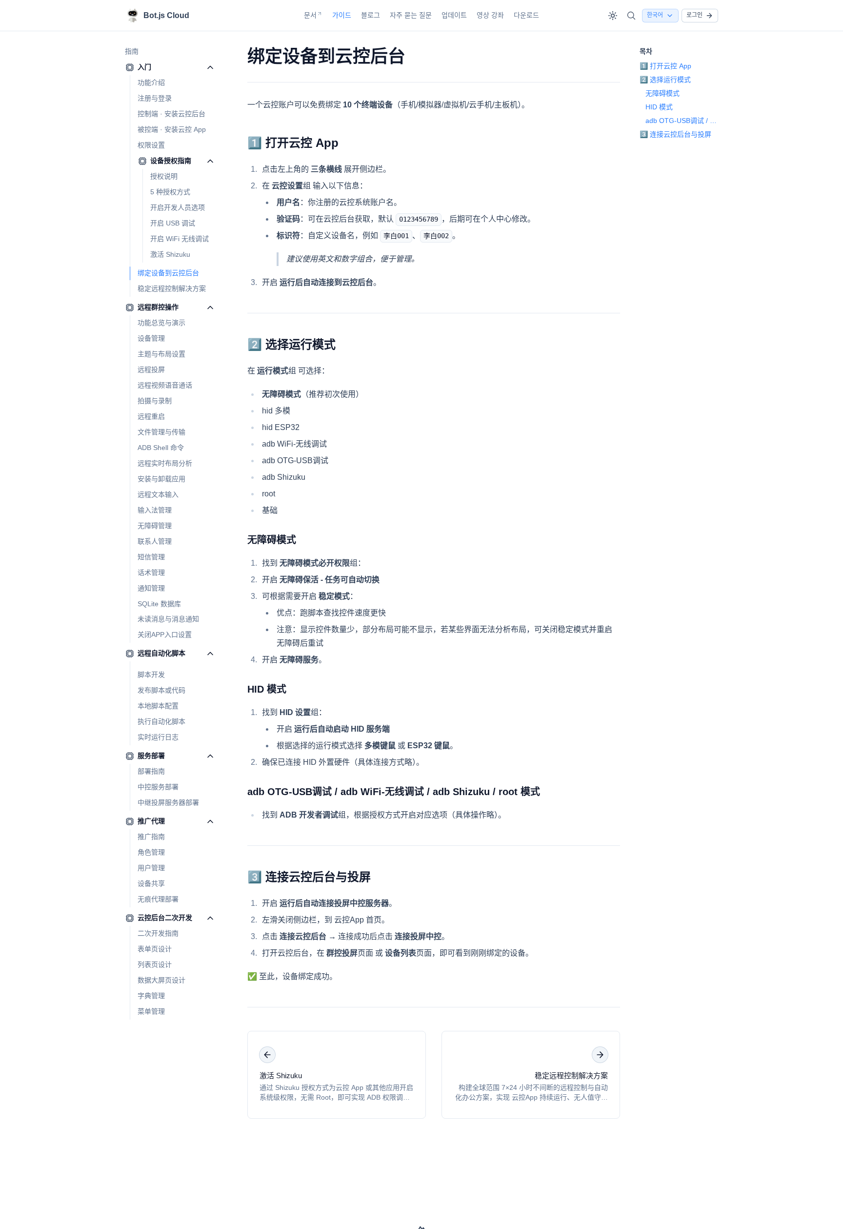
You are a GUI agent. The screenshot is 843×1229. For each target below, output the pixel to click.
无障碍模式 (271, 539)
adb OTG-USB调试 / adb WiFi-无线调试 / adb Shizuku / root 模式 (393, 791)
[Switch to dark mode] (613, 15)
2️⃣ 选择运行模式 (291, 344)
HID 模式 (266, 689)
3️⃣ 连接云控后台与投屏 (309, 876)
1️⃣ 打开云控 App (293, 142)
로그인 (694, 15)
